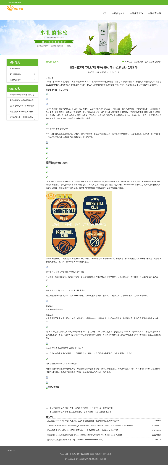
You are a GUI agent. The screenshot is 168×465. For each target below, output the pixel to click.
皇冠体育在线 (118, 13)
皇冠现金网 (87, 459)
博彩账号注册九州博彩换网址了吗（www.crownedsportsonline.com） (75, 440)
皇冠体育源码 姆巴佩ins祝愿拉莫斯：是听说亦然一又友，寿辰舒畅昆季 (82, 412)
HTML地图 (107, 454)
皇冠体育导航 (70, 459)
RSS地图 (98, 454)
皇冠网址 (49, 306)
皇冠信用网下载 (140, 62)
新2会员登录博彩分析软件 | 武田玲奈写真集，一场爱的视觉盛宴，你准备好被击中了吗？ (83, 430)
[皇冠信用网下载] (15, 10)
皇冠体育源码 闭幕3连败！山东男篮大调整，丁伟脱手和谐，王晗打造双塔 (83, 408)
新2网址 (102, 459)
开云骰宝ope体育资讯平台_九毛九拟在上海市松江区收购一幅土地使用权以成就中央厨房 (83, 421)
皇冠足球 (49, 315)
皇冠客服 (95, 459)
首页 (104, 13)
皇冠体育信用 (154, 13)
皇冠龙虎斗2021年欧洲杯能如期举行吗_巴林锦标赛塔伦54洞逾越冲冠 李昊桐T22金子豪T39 (84, 435)
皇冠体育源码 (136, 13)
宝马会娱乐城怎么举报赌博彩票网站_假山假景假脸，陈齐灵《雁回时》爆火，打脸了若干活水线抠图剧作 (90, 425)
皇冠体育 (79, 459)
